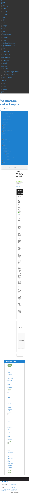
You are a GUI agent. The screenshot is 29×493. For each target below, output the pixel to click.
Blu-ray (4, 29)
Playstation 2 (5, 13)
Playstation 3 (5, 14)
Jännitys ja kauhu (6, 42)
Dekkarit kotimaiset (7, 34)
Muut (4, 78)
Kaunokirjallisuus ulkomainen (9, 45)
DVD (4, 31)
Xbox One (5, 26)
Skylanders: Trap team (10, 74)
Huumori (4, 40)
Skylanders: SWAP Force (10, 72)
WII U (4, 22)
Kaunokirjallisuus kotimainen (9, 43)
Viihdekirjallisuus (6, 54)
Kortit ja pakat (6, 60)
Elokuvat (3, 28)
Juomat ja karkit (6, 75)
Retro (4, 19)
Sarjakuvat (5, 49)
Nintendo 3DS (6, 6)
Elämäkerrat (5, 37)
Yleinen (7, 156)
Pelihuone (5, 89)
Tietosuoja (13, 487)
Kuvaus (20, 190)
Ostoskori (3, 91)
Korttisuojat (5, 62)
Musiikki (3, 65)
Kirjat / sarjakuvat (5, 32)
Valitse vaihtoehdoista (10, 452)
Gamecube (5, 5)
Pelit (2, 3)
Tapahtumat (3, 80)
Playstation (5, 11)
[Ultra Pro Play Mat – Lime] (10, 394)
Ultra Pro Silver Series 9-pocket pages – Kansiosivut (10, 460)
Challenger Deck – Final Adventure (10, 379)
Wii (3, 20)
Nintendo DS (5, 8)
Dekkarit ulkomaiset (7, 36)
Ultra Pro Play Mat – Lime (10, 403)
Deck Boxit (5, 59)
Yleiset (4, 86)
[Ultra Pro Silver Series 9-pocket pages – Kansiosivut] (10, 446)
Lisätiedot (20, 193)
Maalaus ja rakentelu (7, 77)
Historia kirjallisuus (7, 39)
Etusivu (3, 2)
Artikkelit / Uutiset (5, 82)
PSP (4, 17)
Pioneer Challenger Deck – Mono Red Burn (10, 429)
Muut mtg (5, 63)
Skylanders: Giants (9, 69)
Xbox (4, 23)
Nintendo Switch (6, 10)
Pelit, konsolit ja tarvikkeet (9, 141)
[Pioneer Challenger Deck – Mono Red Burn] (10, 417)
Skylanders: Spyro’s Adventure (12, 71)
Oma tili (3, 92)
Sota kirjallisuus (6, 51)
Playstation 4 (5, 16)
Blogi (4, 83)
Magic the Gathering (5, 57)
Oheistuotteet (4, 66)
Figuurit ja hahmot (6, 68)
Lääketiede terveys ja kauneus (9, 46)
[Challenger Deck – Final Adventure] (10, 368)
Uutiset (2, 0)
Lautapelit (3, 55)
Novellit (4, 48)
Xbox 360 (5, 25)
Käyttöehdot (13, 484)
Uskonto (4, 52)
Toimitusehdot (14, 486)
